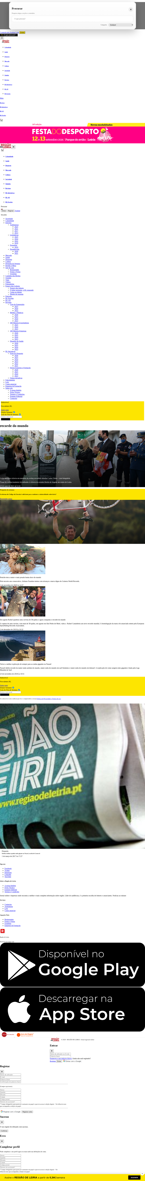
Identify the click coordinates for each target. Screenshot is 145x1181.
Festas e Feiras (15, 272)
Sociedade (9, 219)
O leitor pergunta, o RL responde (22, 290)
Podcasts (8, 296)
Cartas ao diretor (16, 292)
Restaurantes (14, 270)
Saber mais (5, 410)
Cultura (8, 262)
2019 (16, 243)
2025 (16, 227)
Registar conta (27, 1112)
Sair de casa (9, 268)
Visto (7, 280)
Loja (17, 32)
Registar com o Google (11, 1112)
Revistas (8, 302)
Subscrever (5, 419)
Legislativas (14, 235)
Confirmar (4, 1131)
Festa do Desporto (16, 353)
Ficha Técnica (15, 392)
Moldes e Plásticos (16, 313)
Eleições (8, 223)
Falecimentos (10, 380)
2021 (16, 229)
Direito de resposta (16, 294)
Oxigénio (13, 274)
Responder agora (6, 499)
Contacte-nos (5, 32)
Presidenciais (14, 249)
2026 (16, 251)
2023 (16, 311)
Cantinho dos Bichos (12, 276)
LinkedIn (8, 875)
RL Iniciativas (10, 351)
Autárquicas (14, 225)
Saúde (7, 257)
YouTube (8, 877)
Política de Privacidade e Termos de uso (49, 699)
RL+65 (8, 300)
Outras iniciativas (16, 378)
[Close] (52, 1051)
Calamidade (9, 221)
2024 (16, 239)
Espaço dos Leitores (12, 286)
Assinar (13, 32)
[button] (72, 98)
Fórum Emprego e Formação (20, 368)
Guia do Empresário (17, 304)
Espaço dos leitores (17, 288)
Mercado (8, 255)
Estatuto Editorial (16, 396)
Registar (10, 211)
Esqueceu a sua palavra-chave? (61, 1058)
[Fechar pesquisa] (130, 9)
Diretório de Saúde (16, 341)
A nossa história (15, 390)
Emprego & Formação (13, 386)
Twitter (7, 871)
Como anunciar (10, 384)
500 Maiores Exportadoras (19, 323)
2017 (16, 231)
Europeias (13, 245)
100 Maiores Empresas (18, 331)
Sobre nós (9, 388)
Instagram (8, 873)
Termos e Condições (17, 394)
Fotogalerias (9, 284)
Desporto (8, 259)
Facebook (8, 868)
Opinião (8, 278)
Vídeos (8, 282)
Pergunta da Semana (12, 264)
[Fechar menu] (13, 147)
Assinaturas (9, 906)
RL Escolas (9, 298)
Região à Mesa (10, 266)
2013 (16, 233)
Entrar (22, 32)
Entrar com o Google (73, 1061)
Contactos (13, 398)
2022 (16, 241)
